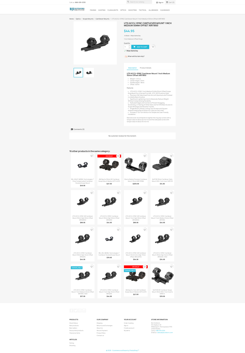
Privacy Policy (101, 333)
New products (74, 325)
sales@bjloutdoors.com (165, 332)
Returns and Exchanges (104, 325)
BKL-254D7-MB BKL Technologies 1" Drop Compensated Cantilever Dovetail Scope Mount (82, 181)
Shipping (99, 323)
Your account (130, 320)
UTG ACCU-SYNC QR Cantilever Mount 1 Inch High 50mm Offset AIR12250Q (135, 218)
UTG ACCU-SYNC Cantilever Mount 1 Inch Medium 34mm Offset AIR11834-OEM (82, 292)
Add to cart (140, 47)
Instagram (84, 310)
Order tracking (129, 323)
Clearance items (74, 333)
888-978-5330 (80, 2)
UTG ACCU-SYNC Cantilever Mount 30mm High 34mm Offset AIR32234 (82, 255)
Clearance (165, 10)
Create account (129, 328)
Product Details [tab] (145, 68)
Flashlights (113, 10)
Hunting (101, 10)
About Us (100, 328)
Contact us (100, 335)
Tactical (142, 10)
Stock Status (73, 323)
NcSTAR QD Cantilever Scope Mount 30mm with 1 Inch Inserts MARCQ (162, 292)
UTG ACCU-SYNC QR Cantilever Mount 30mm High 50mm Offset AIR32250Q (82, 218)
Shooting (132, 10)
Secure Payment (102, 330)
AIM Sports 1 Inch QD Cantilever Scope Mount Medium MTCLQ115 (135, 291)
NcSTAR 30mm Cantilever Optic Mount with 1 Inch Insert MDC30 (162, 180)
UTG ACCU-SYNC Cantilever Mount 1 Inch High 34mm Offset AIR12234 (109, 292)
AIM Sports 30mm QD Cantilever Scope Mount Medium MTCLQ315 (109, 180)
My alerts (127, 330)
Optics (123, 10)
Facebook (71, 310)
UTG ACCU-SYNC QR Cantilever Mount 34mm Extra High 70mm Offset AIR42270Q (135, 255)
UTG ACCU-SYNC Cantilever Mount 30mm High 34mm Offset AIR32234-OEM (162, 255)
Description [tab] (132, 68)
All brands (153, 10)
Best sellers (73, 328)
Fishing (93, 10)
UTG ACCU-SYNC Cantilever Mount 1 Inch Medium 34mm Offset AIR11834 (162, 218)
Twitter (76, 310)
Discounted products (76, 330)
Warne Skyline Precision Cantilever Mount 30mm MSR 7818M (135, 180)
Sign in (126, 325)
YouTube (80, 310)
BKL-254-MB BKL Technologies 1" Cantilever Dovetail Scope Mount (109, 254)
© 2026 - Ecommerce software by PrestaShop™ (122, 350)
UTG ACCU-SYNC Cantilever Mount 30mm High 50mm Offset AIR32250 (109, 218)
